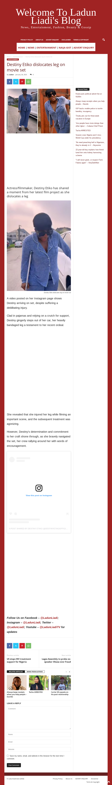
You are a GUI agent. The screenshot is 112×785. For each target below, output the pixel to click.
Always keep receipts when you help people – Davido (17, 694)
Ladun (11, 75)
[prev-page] (66, 671)
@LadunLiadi (49, 617)
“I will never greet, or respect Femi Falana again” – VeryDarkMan (89, 161)
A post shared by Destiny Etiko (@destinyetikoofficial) (39, 529)
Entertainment (18, 57)
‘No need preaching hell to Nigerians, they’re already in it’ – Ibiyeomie (90, 143)
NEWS (31, 47)
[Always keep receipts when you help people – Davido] (17, 682)
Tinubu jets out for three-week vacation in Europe (87, 117)
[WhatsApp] (28, 81)
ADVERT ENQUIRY (52, 40)
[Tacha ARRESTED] (39, 682)
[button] (104, 40)
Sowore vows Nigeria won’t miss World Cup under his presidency (88, 136)
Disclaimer (66, 40)
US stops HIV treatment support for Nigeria (19, 660)
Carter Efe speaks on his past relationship (59, 693)
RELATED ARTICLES (16, 672)
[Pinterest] (22, 81)
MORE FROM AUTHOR (35, 672)
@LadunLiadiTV (50, 627)
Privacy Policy (27, 40)
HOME (21, 47)
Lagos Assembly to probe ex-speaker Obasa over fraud (56, 660)
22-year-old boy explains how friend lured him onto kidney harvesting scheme (90, 152)
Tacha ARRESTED (36, 692)
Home (9, 57)
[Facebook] (9, 81)
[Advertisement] (39, 141)
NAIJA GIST (65, 47)
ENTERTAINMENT (46, 47)
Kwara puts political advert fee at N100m (89, 95)
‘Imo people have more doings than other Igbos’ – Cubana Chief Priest (89, 124)
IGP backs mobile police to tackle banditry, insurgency (89, 109)
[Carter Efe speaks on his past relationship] (61, 682)
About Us (39, 40)
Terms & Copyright (81, 40)
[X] (16, 81)
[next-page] (69, 671)
